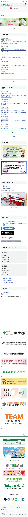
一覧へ (14, 77)
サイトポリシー (12, 507)
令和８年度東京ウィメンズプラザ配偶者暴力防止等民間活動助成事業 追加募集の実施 (13, 42)
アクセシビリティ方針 (8, 282)
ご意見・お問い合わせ (8, 280)
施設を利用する (5, 11)
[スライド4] (10, 460)
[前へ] (5, 460)
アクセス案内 (6, 292)
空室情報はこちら (7, 188)
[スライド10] (18, 460)
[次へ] (23, 460)
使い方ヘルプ (20, 507)
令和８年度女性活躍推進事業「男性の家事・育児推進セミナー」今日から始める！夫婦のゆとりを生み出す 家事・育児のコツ (13, 112)
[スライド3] (14, 28)
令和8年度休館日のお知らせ (7, 73)
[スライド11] (19, 460)
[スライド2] (13, 28)
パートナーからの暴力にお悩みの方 (11, 221)
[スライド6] (13, 460)
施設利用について (7, 186)
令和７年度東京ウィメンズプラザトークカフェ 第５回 (13, 128)
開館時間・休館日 (7, 278)
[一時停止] (16, 28)
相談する (13, 11)
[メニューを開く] (25, 4)
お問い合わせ (4, 507)
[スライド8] (15, 460)
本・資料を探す (22, 11)
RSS (14, 81)
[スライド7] (14, 460)
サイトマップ (4, 509)
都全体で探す (24, 1)
